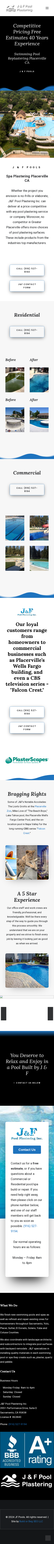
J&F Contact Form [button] (27, 286)
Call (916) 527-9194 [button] (27, 712)
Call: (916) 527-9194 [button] (27, 270)
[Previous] (3, 1020)
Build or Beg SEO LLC (31, 1521)
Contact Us (27, 1150)
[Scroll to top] (48, 1537)
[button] (47, 8)
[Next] (50, 1020)
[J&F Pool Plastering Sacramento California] (19, 8)
